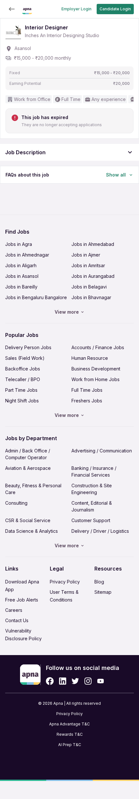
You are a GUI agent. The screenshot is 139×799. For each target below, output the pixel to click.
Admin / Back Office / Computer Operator (27, 454)
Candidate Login (115, 8)
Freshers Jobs (86, 400)
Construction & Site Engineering (91, 489)
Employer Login (76, 8)
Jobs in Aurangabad (92, 276)
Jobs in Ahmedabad (92, 244)
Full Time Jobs (86, 390)
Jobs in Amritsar (88, 265)
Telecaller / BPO (22, 379)
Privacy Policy (65, 581)
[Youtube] (100, 681)
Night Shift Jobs (22, 400)
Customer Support (90, 520)
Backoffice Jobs (22, 368)
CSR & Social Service (27, 520)
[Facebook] (50, 681)
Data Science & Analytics (31, 531)
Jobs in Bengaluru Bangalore (36, 297)
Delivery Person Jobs (28, 347)
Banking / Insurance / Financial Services (93, 471)
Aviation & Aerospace (28, 468)
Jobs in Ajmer (85, 255)
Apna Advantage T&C (69, 724)
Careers (13, 610)
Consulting (16, 503)
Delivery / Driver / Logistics (100, 531)
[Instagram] (88, 681)
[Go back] (11, 9)
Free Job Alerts (21, 599)
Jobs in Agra (18, 244)
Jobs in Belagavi (89, 286)
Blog (99, 581)
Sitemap (103, 592)
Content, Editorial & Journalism (91, 506)
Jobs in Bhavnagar (91, 297)
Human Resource (89, 358)
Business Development (95, 368)
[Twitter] (75, 681)
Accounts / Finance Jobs (97, 347)
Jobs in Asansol (21, 276)
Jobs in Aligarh (21, 265)
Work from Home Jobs (95, 379)
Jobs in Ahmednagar (27, 255)
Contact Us (16, 620)
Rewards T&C (70, 734)
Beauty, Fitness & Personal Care (33, 489)
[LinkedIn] (62, 681)
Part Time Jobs (21, 390)
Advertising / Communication (101, 450)
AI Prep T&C (69, 744)
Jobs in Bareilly (21, 286)
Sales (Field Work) (25, 358)
